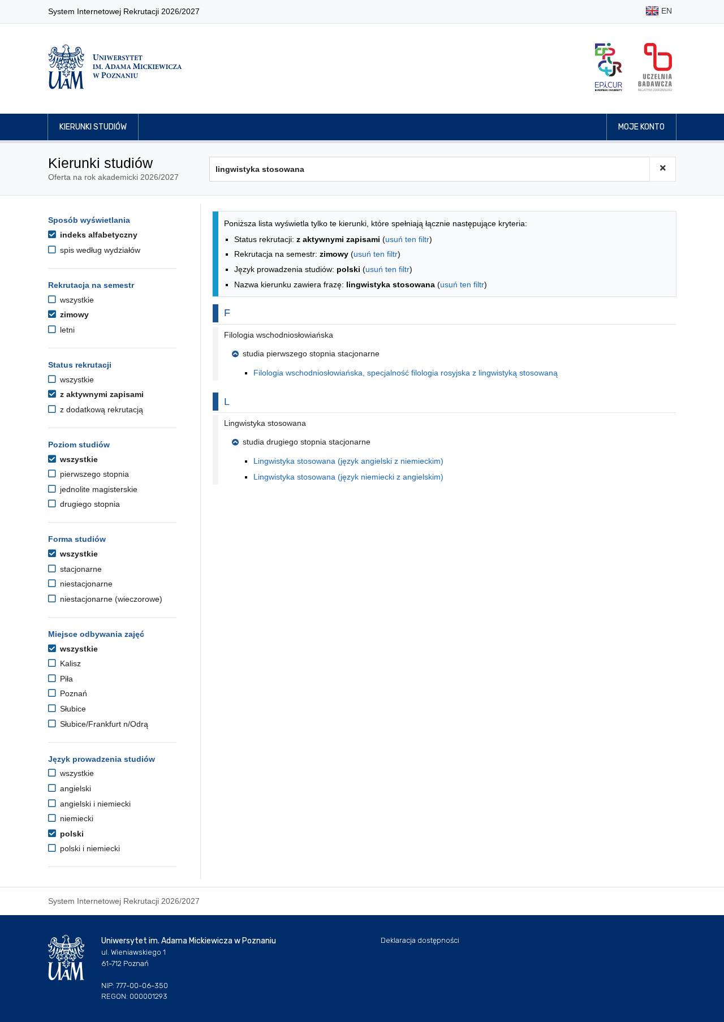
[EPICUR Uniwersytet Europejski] (608, 67)
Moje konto (641, 127)
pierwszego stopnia (93, 473)
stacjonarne (80, 568)
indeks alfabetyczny (97, 234)
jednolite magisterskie (97, 489)
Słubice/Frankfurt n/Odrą (103, 723)
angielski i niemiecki (94, 803)
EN (665, 10)
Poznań (72, 693)
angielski (74, 788)
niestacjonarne (85, 583)
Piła (65, 678)
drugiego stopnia (89, 503)
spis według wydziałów (99, 250)
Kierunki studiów (93, 127)
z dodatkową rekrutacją (100, 409)
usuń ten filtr (407, 239)
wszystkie (76, 299)
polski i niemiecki (89, 848)
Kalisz (69, 663)
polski (71, 833)
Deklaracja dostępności (420, 940)
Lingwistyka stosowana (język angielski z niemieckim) (348, 460)
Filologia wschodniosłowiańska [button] (278, 334)
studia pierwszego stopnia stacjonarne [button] (311, 353)
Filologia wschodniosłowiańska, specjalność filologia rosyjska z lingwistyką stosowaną (405, 372)
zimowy (73, 314)
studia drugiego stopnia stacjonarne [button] (306, 441)
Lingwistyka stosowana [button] (265, 423)
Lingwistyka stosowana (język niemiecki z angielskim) (348, 476)
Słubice (72, 708)
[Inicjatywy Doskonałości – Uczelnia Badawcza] (655, 67)
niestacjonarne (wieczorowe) (110, 598)
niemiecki (75, 818)
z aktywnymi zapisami (101, 394)
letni (66, 329)
